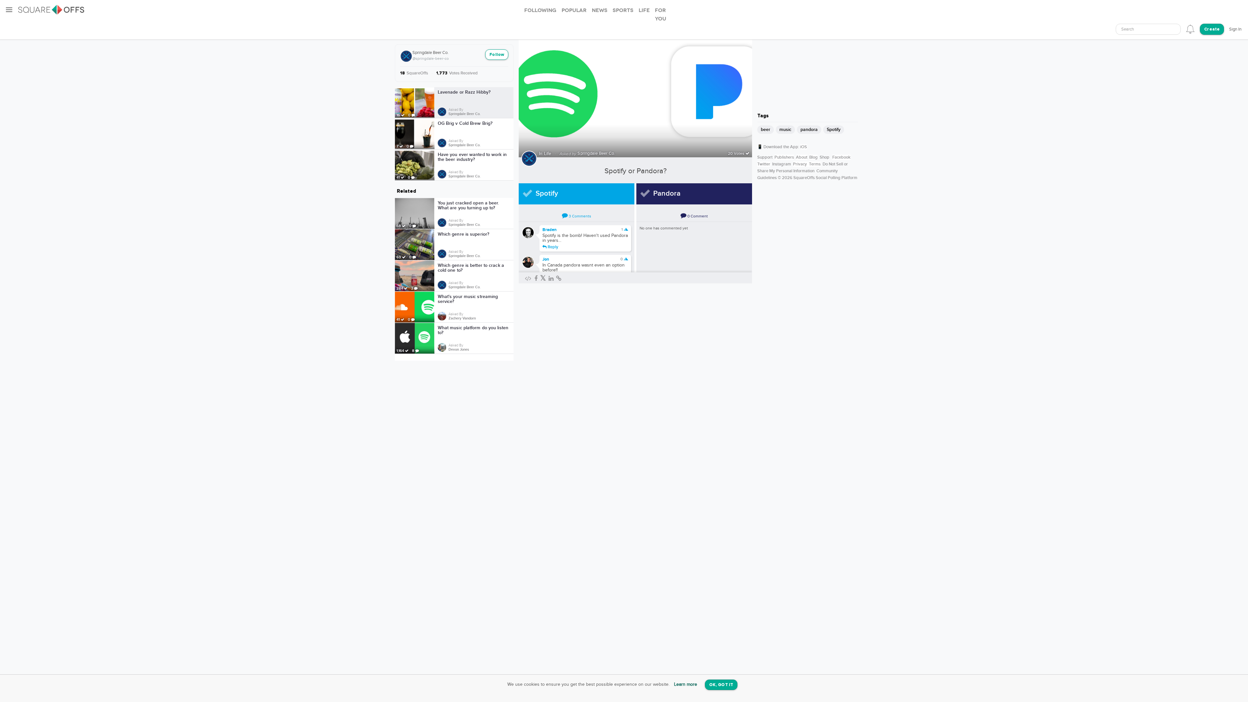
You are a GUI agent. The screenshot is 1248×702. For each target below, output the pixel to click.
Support (765, 157)
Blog (813, 157)
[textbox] (1148, 29)
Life (548, 153)
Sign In (1235, 29)
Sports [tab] (623, 10)
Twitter (763, 164)
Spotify (547, 193)
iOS (803, 147)
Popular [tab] (574, 10)
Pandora (667, 193)
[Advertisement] (807, 66)
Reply (552, 246)
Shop (824, 157)
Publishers (784, 157)
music (785, 129)
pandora (809, 129)
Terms (815, 164)
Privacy (800, 164)
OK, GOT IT (721, 685)
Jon (545, 259)
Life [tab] (644, 10)
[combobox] (1148, 29)
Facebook (841, 157)
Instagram (781, 164)
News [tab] (599, 10)
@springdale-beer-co (430, 58)
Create (1212, 29)
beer (765, 129)
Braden (549, 229)
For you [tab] (660, 14)
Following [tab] (540, 10)
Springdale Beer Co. (430, 52)
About (801, 157)
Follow (496, 55)
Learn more (685, 684)
